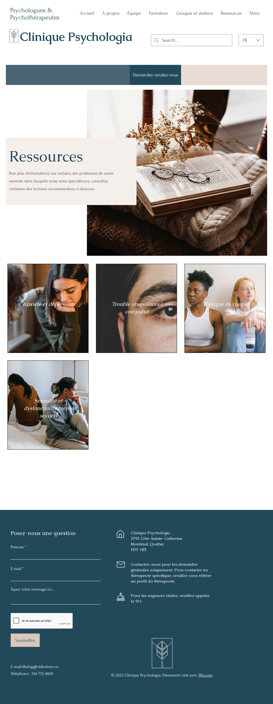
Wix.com (205, 675)
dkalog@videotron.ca (40, 666)
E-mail (16, 569)
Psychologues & (32, 10)
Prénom (17, 547)
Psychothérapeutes (34, 17)
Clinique (44, 36)
